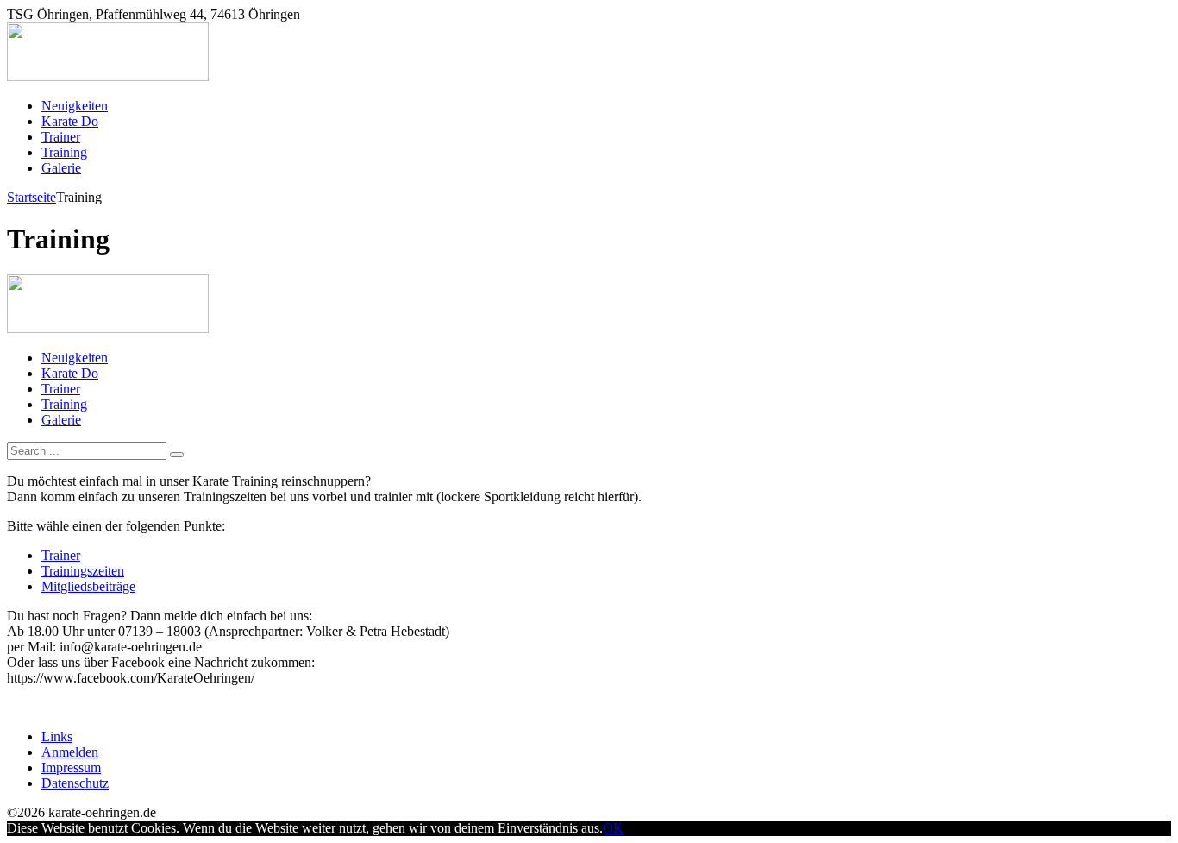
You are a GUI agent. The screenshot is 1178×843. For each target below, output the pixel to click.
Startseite (31, 197)
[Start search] (177, 454)
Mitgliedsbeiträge (88, 586)
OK (613, 828)
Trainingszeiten (82, 570)
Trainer (60, 555)
